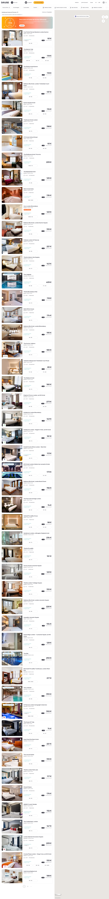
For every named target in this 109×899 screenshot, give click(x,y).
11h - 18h (30, 77)
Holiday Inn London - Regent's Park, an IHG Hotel (27, 436)
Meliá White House (27, 315)
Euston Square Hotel (27, 109)
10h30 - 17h (31, 165)
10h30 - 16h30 (30, 681)
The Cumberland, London (27, 826)
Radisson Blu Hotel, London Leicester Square (27, 606)
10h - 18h (30, 43)
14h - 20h (44, 77)
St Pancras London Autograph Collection (27, 711)
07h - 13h (28, 865)
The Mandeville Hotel (27, 178)
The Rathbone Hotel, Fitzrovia (27, 160)
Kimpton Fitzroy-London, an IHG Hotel (27, 401)
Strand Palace (27, 793)
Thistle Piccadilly (27, 554)
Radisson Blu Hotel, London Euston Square (27, 229)
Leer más (22, 25)
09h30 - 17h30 (30, 716)
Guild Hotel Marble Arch (27, 876)
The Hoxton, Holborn (27, 349)
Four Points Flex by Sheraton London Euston (27, 38)
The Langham (27, 280)
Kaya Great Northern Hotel (27, 744)
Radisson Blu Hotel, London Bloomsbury (27, 332)
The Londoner (27, 694)
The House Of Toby (27, 728)
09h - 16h (28, 60)
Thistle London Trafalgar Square (27, 589)
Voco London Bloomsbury (27, 211)
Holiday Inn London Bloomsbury (27, 418)
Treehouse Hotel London (27, 126)
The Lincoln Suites (27, 759)
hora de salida (26, 7)
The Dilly (27, 658)
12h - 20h (44, 475)
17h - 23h (44, 285)
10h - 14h (30, 509)
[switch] (47, 7)
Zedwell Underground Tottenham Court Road (27, 367)
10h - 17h (37, 60)
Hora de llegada (16, 7)
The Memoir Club (27, 55)
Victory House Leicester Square (27, 572)
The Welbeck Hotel (27, 384)
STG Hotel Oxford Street (27, 143)
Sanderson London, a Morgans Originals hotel (27, 538)
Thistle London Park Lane (27, 776)
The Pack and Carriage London (27, 505)
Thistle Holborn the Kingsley (27, 263)
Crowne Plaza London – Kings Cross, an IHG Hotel (27, 860)
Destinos (77, 2)
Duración (35, 7)
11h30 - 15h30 (30, 200)
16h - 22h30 (47, 865)
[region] (81, 454)
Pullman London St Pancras (27, 246)
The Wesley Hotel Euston (27, 72)
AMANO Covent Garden (27, 810)
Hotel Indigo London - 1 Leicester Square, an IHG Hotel (27, 641)
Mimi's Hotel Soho (27, 195)
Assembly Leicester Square (27, 623)
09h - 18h (37, 865)
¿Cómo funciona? (84, 2)
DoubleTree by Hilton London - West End (27, 453)
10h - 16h (44, 113)
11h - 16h (30, 372)
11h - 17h (30, 576)
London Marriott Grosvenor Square (27, 843)
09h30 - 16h (30, 216)
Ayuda (91, 2)
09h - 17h (30, 113)
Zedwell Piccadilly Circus (27, 522)
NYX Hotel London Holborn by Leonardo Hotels (27, 470)
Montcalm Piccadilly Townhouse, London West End (27, 675)
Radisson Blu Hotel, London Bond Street (27, 487)
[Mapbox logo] (57, 898)
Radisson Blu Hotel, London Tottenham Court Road (27, 90)
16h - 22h (47, 60)
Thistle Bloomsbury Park (27, 298)
